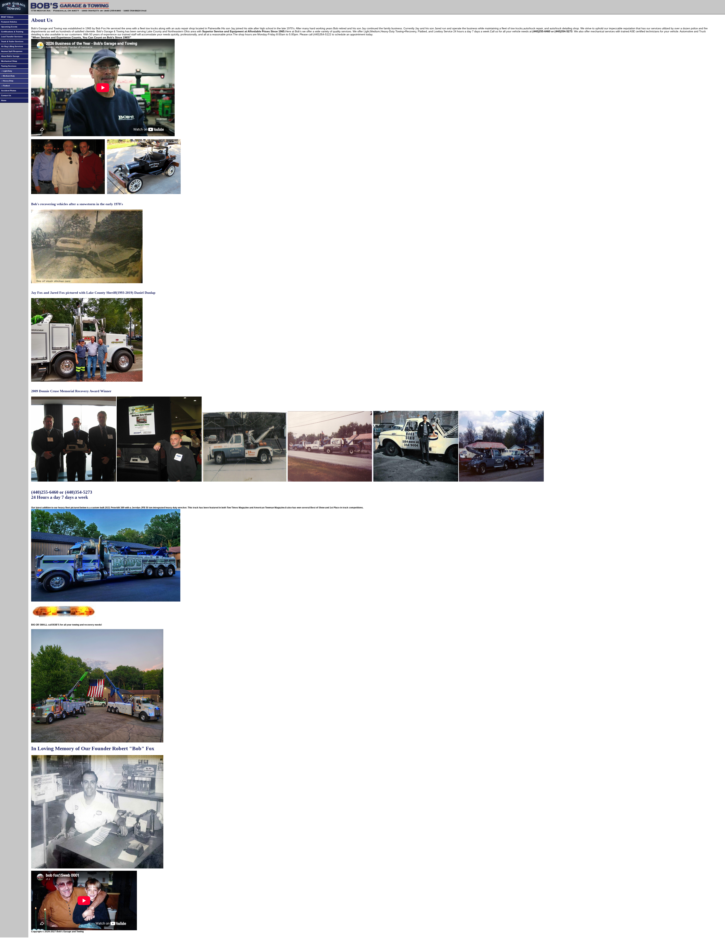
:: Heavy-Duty (6, 81)
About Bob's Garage (9, 56)
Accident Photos (8, 91)
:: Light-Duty (6, 71)
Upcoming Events (8, 27)
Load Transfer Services (11, 37)
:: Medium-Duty (7, 76)
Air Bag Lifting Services (11, 46)
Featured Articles (8, 22)
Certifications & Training (11, 32)
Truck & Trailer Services (11, 41)
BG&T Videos (6, 17)
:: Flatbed (5, 86)
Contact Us (5, 95)
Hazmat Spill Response (11, 51)
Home (3, 100)
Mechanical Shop (8, 61)
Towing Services (8, 66)
